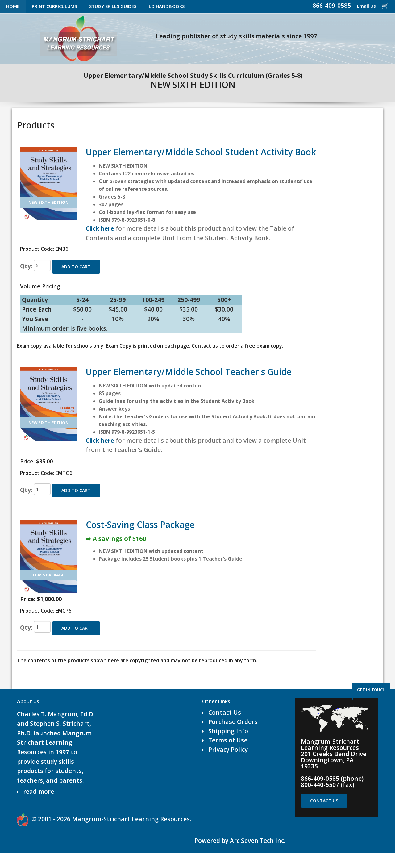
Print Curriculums (54, 6)
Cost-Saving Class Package (140, 524)
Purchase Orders (232, 721)
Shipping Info (228, 731)
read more (38, 791)
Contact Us (224, 712)
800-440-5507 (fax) (327, 784)
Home (12, 6)
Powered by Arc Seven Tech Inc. (239, 840)
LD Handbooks (167, 6)
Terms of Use (227, 740)
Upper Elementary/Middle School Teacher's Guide (189, 372)
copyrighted (144, 660)
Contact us (205, 345)
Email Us (366, 6)
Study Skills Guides (112, 6)
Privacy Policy (228, 749)
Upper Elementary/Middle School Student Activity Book (201, 152)
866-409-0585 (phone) (332, 778)
